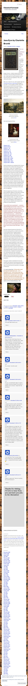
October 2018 (6, 635)
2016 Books (15, 305)
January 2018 (6, 643)
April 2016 (6, 673)
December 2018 (7, 632)
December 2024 (7, 560)
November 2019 (7, 616)
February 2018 (7, 642)
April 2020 (6, 610)
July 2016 (6, 669)
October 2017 (6, 647)
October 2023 (6, 572)
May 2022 (5, 585)
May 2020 (5, 609)
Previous (6, 33)
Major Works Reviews (12, 21)
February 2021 (7, 599)
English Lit (7, 307)
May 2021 (5, 595)
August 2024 (6, 565)
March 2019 (6, 627)
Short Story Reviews (8, 24)
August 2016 (6, 667)
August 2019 (6, 620)
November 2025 (7, 552)
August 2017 (6, 650)
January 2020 (6, 613)
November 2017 (7, 646)
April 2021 (6, 596)
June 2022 (6, 583)
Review (15, 307)
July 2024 (6, 566)
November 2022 (7, 579)
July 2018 (6, 639)
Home (5, 21)
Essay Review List (17, 24)
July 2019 (6, 622)
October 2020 (6, 605)
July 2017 (6, 652)
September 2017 (7, 649)
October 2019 (6, 617)
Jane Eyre (11, 307)
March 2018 (6, 640)
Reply (7, 325)
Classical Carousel (11, 8)
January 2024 (6, 570)
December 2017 (7, 645)
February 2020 (7, 612)
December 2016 (7, 662)
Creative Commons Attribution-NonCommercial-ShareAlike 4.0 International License (14, 538)
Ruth (6, 320)
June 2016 (6, 670)
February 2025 (7, 558)
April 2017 (6, 656)
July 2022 (6, 582)
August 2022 (6, 580)
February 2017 (7, 659)
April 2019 (6, 626)
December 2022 (7, 578)
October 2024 (6, 563)
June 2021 (6, 593)
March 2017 (6, 657)
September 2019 (7, 619)
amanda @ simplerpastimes (10, 335)
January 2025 (6, 559)
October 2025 (6, 553)
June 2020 (6, 607)
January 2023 (6, 576)
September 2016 (7, 666)
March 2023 (6, 575)
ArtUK (15, 117)
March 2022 (6, 586)
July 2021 (6, 592)
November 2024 (7, 562)
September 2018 (7, 636)
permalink (11, 308)
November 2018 (7, 633)
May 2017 (5, 654)
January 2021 (6, 600)
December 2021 (7, 589)
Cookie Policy (4, 680)
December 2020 (7, 602)
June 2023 (6, 573)
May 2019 (5, 625)
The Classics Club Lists (16, 27)
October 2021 (6, 590)
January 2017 (6, 660)
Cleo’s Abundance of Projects (9, 29)
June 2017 (6, 653)
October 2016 (6, 664)
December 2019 (7, 615)
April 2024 (6, 569)
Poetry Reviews (7, 27)
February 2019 (7, 629)
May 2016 (5, 672)
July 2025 (6, 556)
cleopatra (18, 46)
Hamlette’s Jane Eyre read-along (10, 83)
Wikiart (15, 142)
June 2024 (6, 568)
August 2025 (6, 555)
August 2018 (6, 637)
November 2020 (7, 603)
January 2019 (6, 630)
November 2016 (7, 663)
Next (23, 33)
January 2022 (6, 588)
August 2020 (6, 606)
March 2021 (6, 597)
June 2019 (6, 623)
